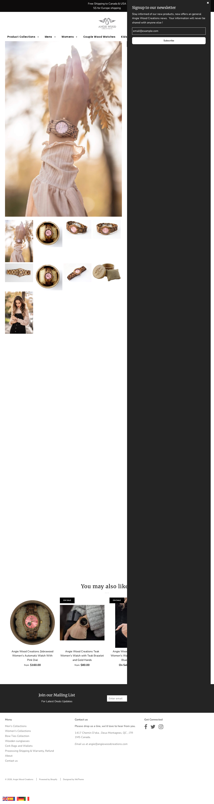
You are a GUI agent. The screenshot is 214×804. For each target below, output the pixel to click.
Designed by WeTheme (73, 779)
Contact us (11, 761)
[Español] (10, 798)
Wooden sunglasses (17, 741)
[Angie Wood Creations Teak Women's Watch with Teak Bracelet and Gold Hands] (82, 623)
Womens (68, 37)
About (9, 756)
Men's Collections (16, 726)
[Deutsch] (21, 798)
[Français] (16, 798)
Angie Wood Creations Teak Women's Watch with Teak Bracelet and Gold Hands (82, 656)
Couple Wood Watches (99, 37)
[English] (5, 798)
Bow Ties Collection (17, 736)
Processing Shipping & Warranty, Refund (29, 751)
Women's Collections (18, 731)
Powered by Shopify (48, 779)
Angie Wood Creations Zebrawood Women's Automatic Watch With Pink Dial (32, 656)
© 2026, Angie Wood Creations (19, 779)
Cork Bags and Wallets (19, 746)
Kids (124, 37)
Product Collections (21, 37)
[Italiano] (26, 798)
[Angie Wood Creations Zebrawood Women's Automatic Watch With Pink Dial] (32, 623)
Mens (49, 37)
